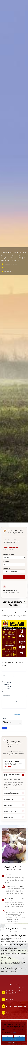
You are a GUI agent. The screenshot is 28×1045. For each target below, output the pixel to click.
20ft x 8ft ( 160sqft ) (8, 690)
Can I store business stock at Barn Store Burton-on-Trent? (12, 810)
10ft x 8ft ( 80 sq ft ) (8, 686)
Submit (4, 728)
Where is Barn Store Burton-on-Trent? (12, 775)
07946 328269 (8, 766)
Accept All (13, 1039)
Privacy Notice (17, 714)
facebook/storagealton (11, 1012)
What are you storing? (8, 554)
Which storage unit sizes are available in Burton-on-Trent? (11, 792)
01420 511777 (10, 999)
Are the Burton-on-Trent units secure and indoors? (11, 804)
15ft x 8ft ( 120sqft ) (8, 688)
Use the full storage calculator (10, 547)
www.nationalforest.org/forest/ (17, 958)
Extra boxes (6, 561)
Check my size (14, 577)
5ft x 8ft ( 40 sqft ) (7, 682)
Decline (7, 1036)
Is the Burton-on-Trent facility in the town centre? (12, 816)
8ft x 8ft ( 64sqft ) (7, 684)
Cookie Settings (19, 1036)
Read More (13, 1032)
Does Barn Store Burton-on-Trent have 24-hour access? (12, 798)
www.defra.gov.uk (5, 958)
